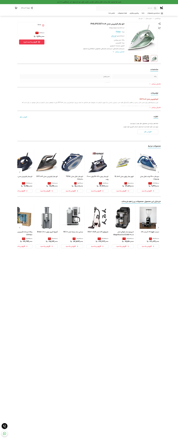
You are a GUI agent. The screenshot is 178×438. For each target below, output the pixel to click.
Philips (118, 32)
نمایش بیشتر (156, 84)
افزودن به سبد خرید (30, 42)
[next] (19, 172)
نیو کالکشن (158, 18)
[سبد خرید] (16, 8)
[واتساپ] (4, 433)
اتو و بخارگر (149, 18)
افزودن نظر (23, 117)
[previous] (158, 172)
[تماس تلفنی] (4, 426)
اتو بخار (141, 18)
